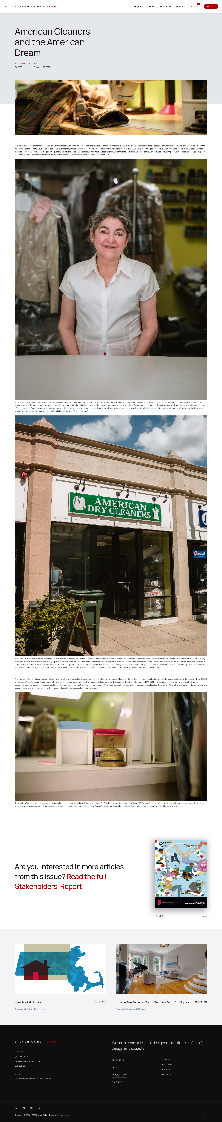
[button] (181, 6)
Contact (211, 6)
